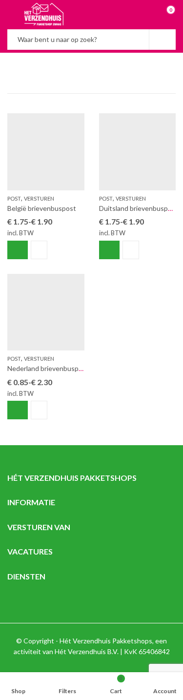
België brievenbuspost (41, 208)
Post (14, 198)
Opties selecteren (17, 250)
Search (162, 39)
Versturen (39, 198)
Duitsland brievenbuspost (138, 208)
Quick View (39, 250)
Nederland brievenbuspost (48, 368)
